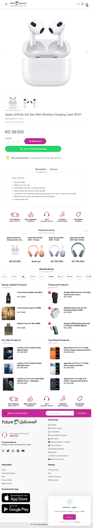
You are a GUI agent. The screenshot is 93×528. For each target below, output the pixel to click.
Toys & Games (55, 445)
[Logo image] (5, 277)
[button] (10, 119)
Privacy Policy (7, 480)
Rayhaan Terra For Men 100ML (28, 323)
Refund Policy (7, 483)
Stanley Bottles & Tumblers (60, 442)
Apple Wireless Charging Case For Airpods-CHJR (77, 239)
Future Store (42, 524)
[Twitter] (8, 450)
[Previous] (87, 52)
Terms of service (54, 477)
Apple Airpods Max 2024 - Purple (35, 239)
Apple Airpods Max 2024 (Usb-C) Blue (56, 239)
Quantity (8, 138)
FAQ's (4, 470)
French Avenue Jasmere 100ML (29, 308)
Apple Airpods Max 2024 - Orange (14, 239)
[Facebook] (3, 450)
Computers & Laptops (58, 435)
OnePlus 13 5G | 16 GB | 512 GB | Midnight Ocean (29, 364)
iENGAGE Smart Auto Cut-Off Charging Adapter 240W (75, 309)
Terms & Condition (8, 473)
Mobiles (53, 425)
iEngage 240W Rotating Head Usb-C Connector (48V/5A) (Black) (77, 324)
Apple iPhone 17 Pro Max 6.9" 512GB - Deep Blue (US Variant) (75, 380)
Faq (49, 473)
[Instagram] (18, 450)
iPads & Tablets (56, 428)
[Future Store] (18, 6)
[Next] (6, 52)
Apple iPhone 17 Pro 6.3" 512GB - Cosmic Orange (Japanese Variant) (77, 349)
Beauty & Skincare (57, 459)
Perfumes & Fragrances (59, 456)
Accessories (54, 432)
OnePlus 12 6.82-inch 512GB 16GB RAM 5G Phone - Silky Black (30, 380)
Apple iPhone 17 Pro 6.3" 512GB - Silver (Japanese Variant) (76, 364)
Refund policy (53, 480)
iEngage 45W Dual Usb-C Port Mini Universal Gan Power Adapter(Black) (77, 293)
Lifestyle (53, 452)
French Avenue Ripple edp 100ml (29, 292)
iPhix (3, 477)
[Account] (82, 4)
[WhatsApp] (13, 450)
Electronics (54, 439)
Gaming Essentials (57, 449)
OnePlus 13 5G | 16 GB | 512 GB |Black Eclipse (29, 349)
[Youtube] (23, 450)
